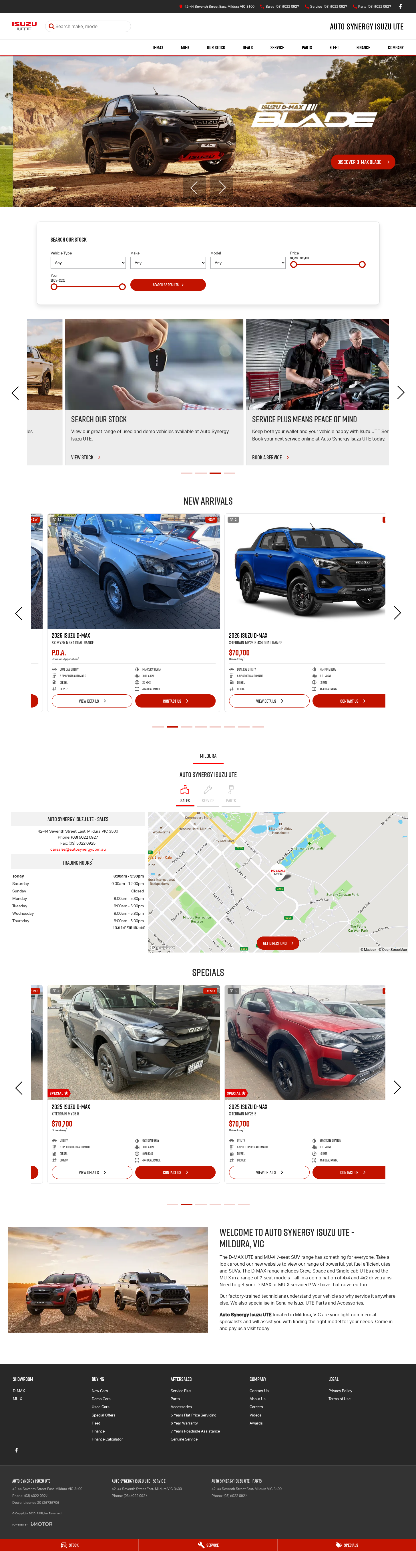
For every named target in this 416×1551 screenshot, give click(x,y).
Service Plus (181, 1391)
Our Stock (216, 47)
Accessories (181, 1407)
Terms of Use (340, 1399)
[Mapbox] (163, 947)
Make (135, 253)
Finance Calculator (107, 1439)
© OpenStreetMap (393, 950)
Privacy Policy (340, 1391)
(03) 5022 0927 (84, 837)
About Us (258, 1399)
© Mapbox (368, 950)
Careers (256, 1407)
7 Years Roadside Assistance (195, 1431)
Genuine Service (184, 1439)
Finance (363, 47)
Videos (256, 1415)
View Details (75, 701)
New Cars (100, 1391)
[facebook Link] (400, 6)
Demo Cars (101, 1399)
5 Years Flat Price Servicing (193, 1415)
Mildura (208, 756)
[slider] (293, 264)
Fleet (334, 47)
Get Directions (275, 943)
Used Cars (101, 1407)
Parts (307, 47)
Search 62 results (166, 285)
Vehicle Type (61, 253)
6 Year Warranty (184, 1423)
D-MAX (158, 47)
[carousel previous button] (194, 187)
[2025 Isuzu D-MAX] (119, 1042)
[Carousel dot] (186, 473)
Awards (256, 1423)
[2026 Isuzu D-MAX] (119, 571)
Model (215, 253)
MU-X (185, 47)
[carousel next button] (221, 187)
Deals (248, 47)
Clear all (356, 241)
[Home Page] (24, 26)
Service (277, 47)
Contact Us (158, 701)
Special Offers (104, 1415)
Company (396, 47)
